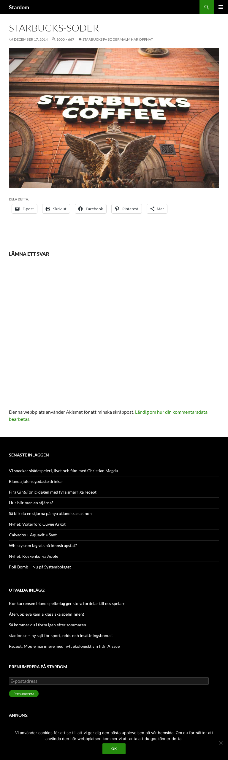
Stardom (19, 7)
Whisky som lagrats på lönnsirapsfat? (43, 545)
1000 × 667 (65, 39)
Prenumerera (23, 693)
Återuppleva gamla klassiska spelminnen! (46, 614)
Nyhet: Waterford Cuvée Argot (37, 524)
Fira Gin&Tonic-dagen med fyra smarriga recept (52, 491)
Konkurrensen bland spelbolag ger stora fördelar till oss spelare (67, 603)
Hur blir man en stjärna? (31, 502)
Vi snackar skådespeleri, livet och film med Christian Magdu (63, 470)
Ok (114, 748)
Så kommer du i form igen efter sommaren (47, 624)
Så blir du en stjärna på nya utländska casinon (50, 513)
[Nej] (221, 743)
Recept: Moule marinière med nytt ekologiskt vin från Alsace (64, 646)
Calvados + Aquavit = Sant (33, 534)
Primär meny (221, 7)
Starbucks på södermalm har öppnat (118, 39)
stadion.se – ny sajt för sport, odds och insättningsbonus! (61, 635)
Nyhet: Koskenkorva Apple (33, 556)
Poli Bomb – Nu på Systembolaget (40, 566)
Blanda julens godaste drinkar (36, 481)
